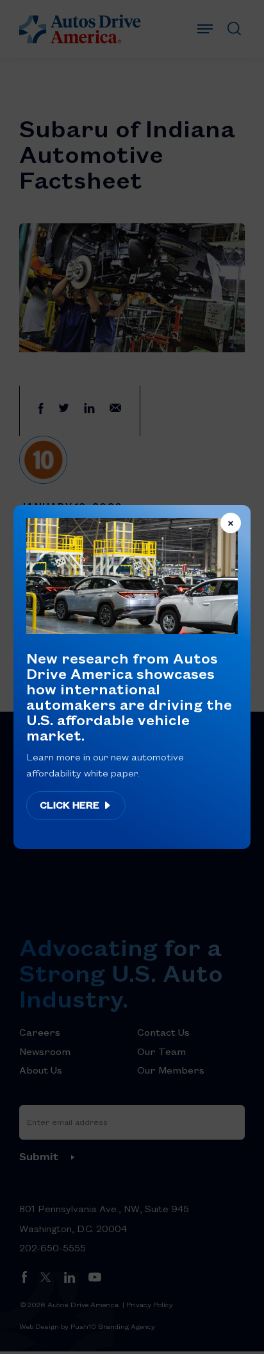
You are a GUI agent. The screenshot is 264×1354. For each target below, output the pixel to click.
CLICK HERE (71, 804)
